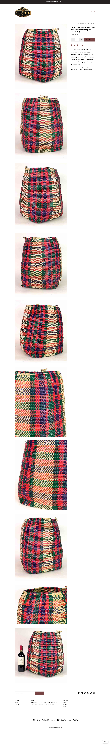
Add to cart (89, 39)
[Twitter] (82, 693)
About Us (47, 12)
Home (35, 12)
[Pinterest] (85, 693)
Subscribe (39, 693)
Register (17, 704)
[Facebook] (79, 693)
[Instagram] (88, 693)
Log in (16, 702)
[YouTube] (91, 693)
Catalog (40, 12)
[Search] (94, 12)
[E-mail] (94, 693)
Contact (53, 12)
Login (87, 12)
